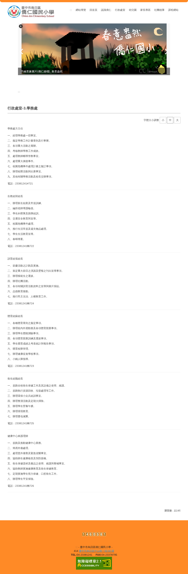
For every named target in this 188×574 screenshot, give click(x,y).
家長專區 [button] (145, 9)
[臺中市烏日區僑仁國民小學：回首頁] (31, 11)
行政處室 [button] (120, 9)
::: (71, 9)
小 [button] (163, 120)
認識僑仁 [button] (106, 9)
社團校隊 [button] (159, 9)
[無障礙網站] (94, 563)
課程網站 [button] (173, 9)
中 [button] (170, 120)
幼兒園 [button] (133, 9)
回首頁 (93, 9)
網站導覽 (81, 9)
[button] (21, 26)
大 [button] (177, 120)
